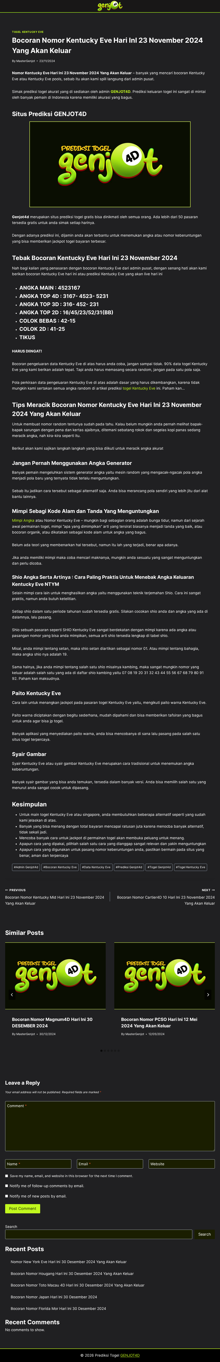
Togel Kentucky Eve (190, 867)
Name (13, 1164)
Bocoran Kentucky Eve (60, 867)
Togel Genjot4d (159, 867)
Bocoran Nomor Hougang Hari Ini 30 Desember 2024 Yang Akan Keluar (72, 1273)
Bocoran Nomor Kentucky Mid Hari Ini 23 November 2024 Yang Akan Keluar (54, 896)
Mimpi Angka (23, 520)
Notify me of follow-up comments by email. (47, 1186)
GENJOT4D (120, 91)
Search (11, 1226)
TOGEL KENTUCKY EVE (28, 31)
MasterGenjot (25, 61)
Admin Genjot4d (26, 867)
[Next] (208, 995)
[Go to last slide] (12, 995)
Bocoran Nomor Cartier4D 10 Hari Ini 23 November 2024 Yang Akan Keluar (166, 896)
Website (157, 1164)
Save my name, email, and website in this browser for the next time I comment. (71, 1176)
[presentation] (55, 975)
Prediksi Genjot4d (129, 867)
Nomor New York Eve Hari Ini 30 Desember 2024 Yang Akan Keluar (69, 1262)
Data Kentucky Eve (96, 867)
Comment (17, 1106)
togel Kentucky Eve (139, 388)
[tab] (101, 1051)
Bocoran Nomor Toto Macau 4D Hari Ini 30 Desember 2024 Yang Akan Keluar (77, 1285)
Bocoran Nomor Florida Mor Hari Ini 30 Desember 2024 (58, 1308)
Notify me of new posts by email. (38, 1196)
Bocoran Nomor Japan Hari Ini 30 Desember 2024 (54, 1297)
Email (85, 1164)
